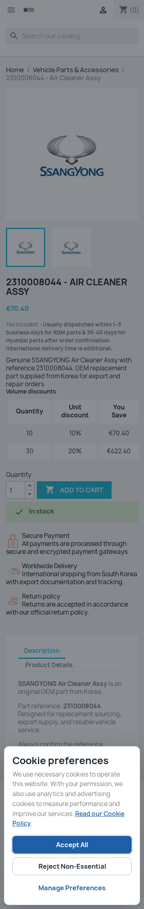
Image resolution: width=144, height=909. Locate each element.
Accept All (72, 844)
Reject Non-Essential (72, 866)
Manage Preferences (72, 887)
